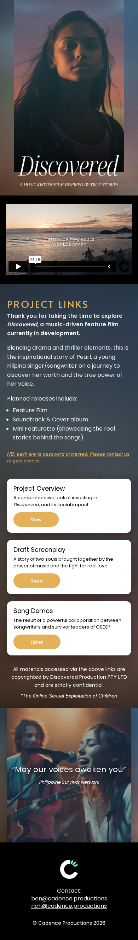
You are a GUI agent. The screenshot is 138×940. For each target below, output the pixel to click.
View (35, 519)
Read (36, 580)
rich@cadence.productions (69, 906)
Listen (37, 641)
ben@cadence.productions (69, 898)
